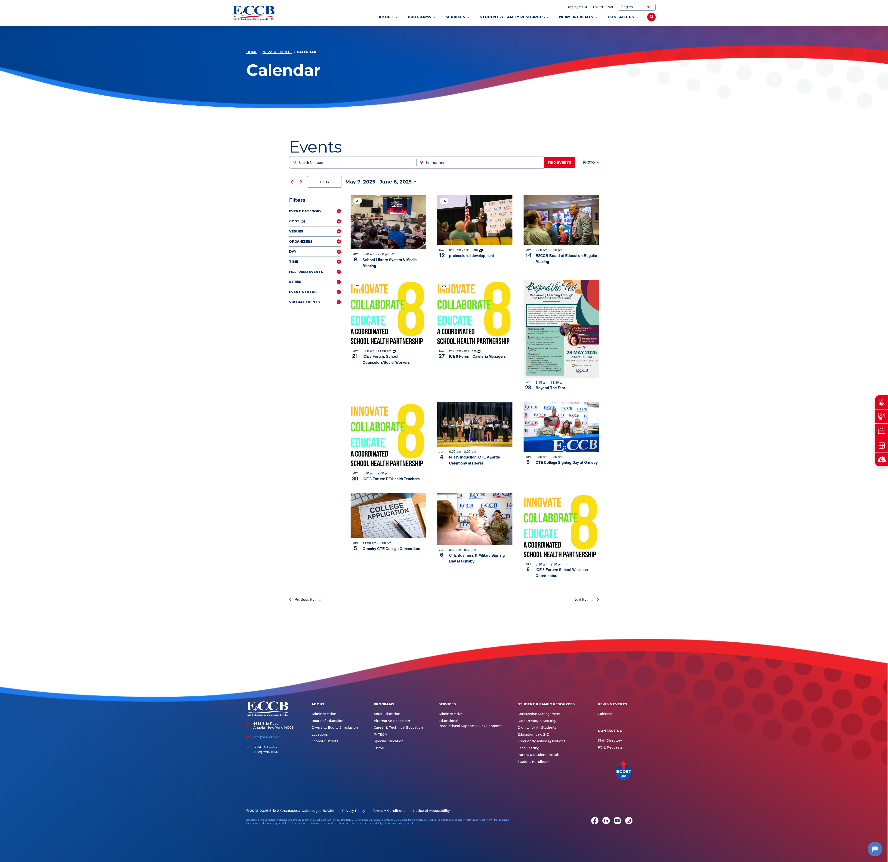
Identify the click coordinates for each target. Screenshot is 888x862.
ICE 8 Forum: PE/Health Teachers (391, 478)
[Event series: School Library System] (392, 254)
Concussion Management (539, 714)
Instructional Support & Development (470, 726)
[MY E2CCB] (881, 459)
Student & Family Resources (512, 17)
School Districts (324, 741)
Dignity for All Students (537, 728)
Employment (576, 7)
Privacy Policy (353, 811)
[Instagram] (628, 821)
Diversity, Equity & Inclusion (334, 728)
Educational (448, 721)
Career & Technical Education (398, 728)
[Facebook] (594, 821)
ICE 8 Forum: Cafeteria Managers (477, 356)
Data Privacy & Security (537, 721)
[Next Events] (301, 182)
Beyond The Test (550, 387)
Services (455, 17)
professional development (471, 255)
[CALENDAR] (881, 445)
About (386, 17)
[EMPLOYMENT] (881, 431)
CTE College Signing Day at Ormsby (567, 462)
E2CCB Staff (603, 7)
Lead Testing (528, 748)
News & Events (576, 17)
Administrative (450, 714)
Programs (419, 17)
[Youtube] (617, 821)
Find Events (559, 162)
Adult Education (387, 714)
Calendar (605, 714)
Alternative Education (392, 721)
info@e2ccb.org (266, 737)
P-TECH (380, 735)
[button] (623, 772)
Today (324, 182)
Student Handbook (533, 762)
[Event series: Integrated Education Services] (481, 250)
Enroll (379, 748)
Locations (319, 735)
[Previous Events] (292, 182)
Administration (323, 714)
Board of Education (327, 721)
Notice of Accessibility (431, 811)
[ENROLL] (881, 416)
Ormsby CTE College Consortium (391, 548)
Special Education (389, 741)
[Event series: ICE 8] (394, 350)
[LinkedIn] (606, 821)
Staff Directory (610, 741)
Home (251, 52)
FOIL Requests (610, 747)
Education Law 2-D (533, 735)
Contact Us (620, 17)
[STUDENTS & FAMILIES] (881, 402)
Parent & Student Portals (539, 755)
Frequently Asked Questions (541, 741)
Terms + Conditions (389, 811)
